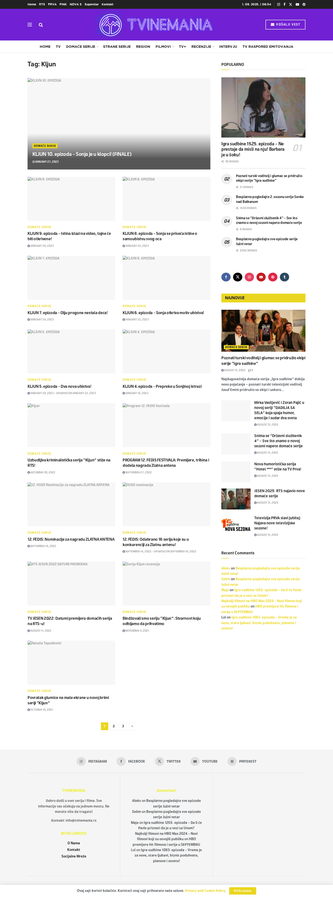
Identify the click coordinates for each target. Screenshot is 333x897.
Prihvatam (242, 891)
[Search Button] (41, 25)
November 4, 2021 (137, 630)
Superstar (92, 4)
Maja (225, 590)
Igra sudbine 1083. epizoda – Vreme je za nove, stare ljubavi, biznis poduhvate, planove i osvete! (259, 622)
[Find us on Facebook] (284, 4)
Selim (225, 579)
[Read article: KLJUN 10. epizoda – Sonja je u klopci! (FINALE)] (119, 123)
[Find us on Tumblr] (284, 277)
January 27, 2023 (47, 161)
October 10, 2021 (41, 709)
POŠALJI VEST (287, 25)
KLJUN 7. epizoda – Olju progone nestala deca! (68, 312)
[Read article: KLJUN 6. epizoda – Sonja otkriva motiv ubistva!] (166, 278)
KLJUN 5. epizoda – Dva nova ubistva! (59, 386)
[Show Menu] (30, 24)
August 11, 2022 (40, 630)
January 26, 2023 (42, 246)
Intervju (228, 47)
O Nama (74, 843)
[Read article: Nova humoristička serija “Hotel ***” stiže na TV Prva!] (236, 472)
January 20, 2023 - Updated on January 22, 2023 (63, 393)
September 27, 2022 (138, 472)
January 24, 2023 (42, 319)
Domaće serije (80, 47)
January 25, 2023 (137, 246)
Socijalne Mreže (73, 856)
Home (32, 4)
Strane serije (117, 47)
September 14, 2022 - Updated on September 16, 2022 (160, 551)
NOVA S (76, 4)
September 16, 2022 (43, 546)
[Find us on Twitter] (290, 4)
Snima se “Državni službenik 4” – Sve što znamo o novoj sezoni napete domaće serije (278, 441)
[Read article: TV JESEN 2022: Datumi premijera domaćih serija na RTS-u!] (71, 584)
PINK (63, 4)
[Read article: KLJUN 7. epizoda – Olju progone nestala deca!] (71, 278)
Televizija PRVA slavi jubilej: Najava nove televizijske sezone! (277, 523)
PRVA (52, 4)
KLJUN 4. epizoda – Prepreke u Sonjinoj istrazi (162, 386)
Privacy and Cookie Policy (205, 891)
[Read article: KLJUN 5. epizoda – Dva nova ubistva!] (71, 351)
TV (58, 47)
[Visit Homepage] (154, 24)
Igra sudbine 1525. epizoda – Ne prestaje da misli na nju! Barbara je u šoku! (252, 149)
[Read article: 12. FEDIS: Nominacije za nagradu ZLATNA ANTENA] (71, 504)
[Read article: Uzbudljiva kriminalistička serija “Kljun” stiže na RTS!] (71, 425)
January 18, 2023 (136, 393)
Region (143, 47)
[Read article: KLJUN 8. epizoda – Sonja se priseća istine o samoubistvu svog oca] (166, 199)
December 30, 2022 (42, 472)
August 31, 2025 (234, 370)
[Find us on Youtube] (297, 4)
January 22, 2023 (137, 319)
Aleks (225, 568)
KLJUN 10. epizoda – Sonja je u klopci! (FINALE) (81, 154)
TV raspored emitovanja (268, 47)
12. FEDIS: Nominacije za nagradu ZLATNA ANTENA (71, 539)
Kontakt (107, 4)
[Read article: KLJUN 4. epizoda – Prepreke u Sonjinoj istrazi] (166, 351)
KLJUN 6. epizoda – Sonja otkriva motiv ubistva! (163, 312)
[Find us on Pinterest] (304, 4)
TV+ (182, 47)
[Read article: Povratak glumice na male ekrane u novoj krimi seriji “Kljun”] (71, 663)
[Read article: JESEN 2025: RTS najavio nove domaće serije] (236, 498)
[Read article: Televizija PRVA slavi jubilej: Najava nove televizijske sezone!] (236, 526)
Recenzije (201, 47)
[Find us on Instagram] (278, 4)
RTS (42, 4)
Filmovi (163, 47)
